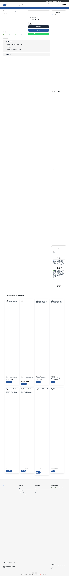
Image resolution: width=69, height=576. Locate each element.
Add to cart (38, 26)
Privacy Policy (21, 492)
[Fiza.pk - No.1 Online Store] (6, 4)
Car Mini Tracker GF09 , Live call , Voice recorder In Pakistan (42, 466)
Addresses (50, 1)
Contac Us (21, 490)
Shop (36, 490)
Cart (36, 492)
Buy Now (38, 30)
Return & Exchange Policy (23, 494)
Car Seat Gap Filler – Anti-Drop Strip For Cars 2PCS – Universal (12, 466)
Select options (23, 383)
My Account (37, 494)
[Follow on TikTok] (64, 1)
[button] (59, 4)
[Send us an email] (65, 1)
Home (36, 488)
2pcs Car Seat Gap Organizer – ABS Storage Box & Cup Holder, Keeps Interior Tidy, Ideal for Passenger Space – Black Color (27, 466)
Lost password (60, 1)
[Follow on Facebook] (63, 1)
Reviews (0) (8, 54)
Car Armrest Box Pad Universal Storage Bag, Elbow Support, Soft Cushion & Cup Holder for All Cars (12, 378)
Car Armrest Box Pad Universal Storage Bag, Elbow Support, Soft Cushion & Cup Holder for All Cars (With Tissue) (27, 378)
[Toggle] (5, 42)
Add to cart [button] (23, 470)
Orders (47, 1)
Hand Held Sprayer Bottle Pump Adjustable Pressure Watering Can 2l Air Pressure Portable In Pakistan (57, 378)
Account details (55, 1)
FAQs (20, 488)
